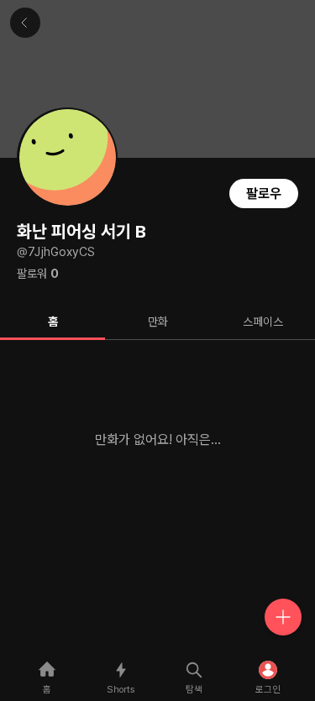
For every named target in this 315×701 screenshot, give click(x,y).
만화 (158, 321)
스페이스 (263, 321)
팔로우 (263, 193)
